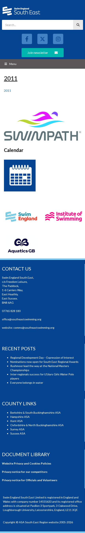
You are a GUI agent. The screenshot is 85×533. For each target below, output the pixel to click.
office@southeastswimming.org (21, 319)
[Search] (78, 25)
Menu (12, 64)
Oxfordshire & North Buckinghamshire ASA (37, 425)
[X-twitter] (42, 39)
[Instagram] (58, 39)
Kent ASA (16, 421)
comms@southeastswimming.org (33, 327)
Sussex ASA (17, 433)
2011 (7, 90)
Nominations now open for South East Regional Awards (44, 361)
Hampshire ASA (20, 416)
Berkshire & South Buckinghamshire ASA (35, 412)
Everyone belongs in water (26, 382)
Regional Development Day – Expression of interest (42, 357)
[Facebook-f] (27, 39)
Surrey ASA (17, 429)
